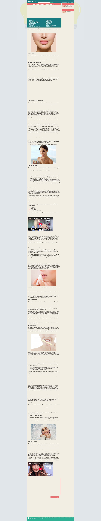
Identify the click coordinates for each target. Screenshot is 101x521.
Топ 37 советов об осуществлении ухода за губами (69, 6)
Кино (68, 2)
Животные (60, 0)
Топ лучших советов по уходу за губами (34, 22)
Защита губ (47, 24)
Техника (72, 2)
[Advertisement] (44, 11)
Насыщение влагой (48, 20)
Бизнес (45, 0)
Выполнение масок (31, 25)
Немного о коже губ (31, 20)
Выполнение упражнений (32, 23)
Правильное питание (32, 24)
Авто (42, 0)
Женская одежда (64, 2)
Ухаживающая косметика (48, 21)
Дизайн (72, 0)
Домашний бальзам (48, 23)
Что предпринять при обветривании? (50, 25)
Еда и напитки (55, 0)
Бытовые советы (50, 0)
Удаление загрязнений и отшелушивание (34, 26)
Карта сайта (72, 519)
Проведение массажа (48, 22)
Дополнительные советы (48, 26)
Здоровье (64, 0)
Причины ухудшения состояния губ (33, 21)
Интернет (68, 0)
